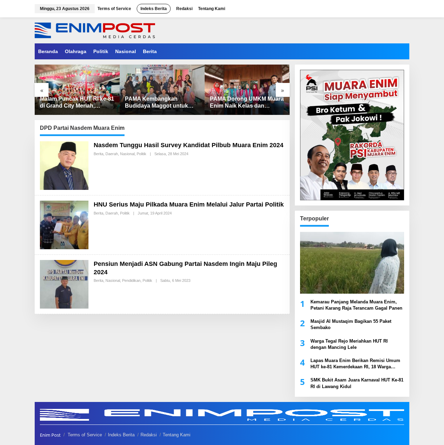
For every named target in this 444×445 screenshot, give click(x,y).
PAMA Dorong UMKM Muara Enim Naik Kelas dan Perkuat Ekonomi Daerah (247, 103)
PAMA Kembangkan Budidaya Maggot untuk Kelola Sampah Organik (156, 103)
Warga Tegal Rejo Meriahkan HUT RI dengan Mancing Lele (349, 344)
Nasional (127, 154)
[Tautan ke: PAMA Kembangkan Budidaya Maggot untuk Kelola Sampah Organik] (162, 90)
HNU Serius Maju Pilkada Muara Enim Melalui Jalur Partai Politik (189, 204)
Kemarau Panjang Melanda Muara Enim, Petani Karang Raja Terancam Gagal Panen (356, 305)
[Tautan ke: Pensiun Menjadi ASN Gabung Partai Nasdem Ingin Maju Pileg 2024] (64, 283)
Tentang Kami (176, 434)
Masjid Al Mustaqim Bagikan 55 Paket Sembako (350, 324)
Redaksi (148, 434)
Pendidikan (131, 280)
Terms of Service (85, 434)
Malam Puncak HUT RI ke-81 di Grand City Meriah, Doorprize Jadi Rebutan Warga (77, 103)
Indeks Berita (121, 434)
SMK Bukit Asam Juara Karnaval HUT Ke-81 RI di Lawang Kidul (356, 383)
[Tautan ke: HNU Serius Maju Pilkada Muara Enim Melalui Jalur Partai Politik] (64, 224)
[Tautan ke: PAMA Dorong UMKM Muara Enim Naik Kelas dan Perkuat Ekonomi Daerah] (247, 90)
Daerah (111, 154)
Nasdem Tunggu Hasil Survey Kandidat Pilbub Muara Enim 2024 (188, 145)
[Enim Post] (95, 29)
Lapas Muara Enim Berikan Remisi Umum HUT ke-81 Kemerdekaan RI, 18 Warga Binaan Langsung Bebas (355, 364)
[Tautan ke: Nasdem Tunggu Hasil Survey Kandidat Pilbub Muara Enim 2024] (64, 165)
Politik (141, 154)
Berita (98, 154)
